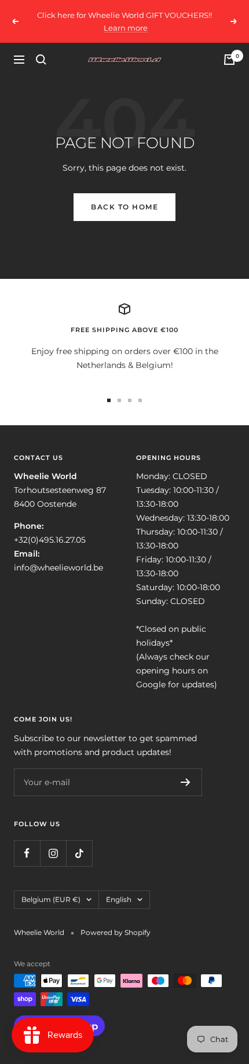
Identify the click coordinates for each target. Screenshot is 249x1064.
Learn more (126, 27)
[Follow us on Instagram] (53, 853)
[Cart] (229, 59)
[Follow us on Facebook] (27, 853)
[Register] (186, 782)
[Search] (41, 59)
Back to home (124, 207)
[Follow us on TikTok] (79, 853)
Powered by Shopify (115, 932)
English (118, 899)
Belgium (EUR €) (50, 899)
